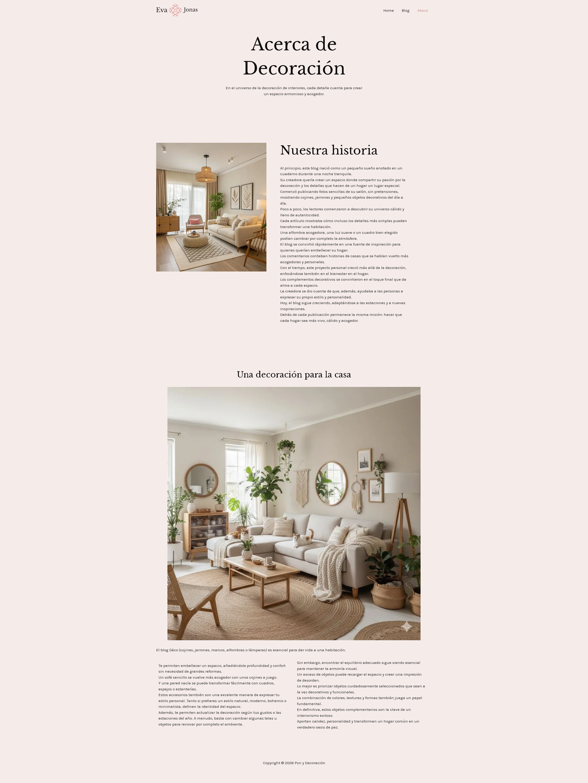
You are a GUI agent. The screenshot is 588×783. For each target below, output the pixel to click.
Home (388, 10)
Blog (406, 10)
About (422, 10)
